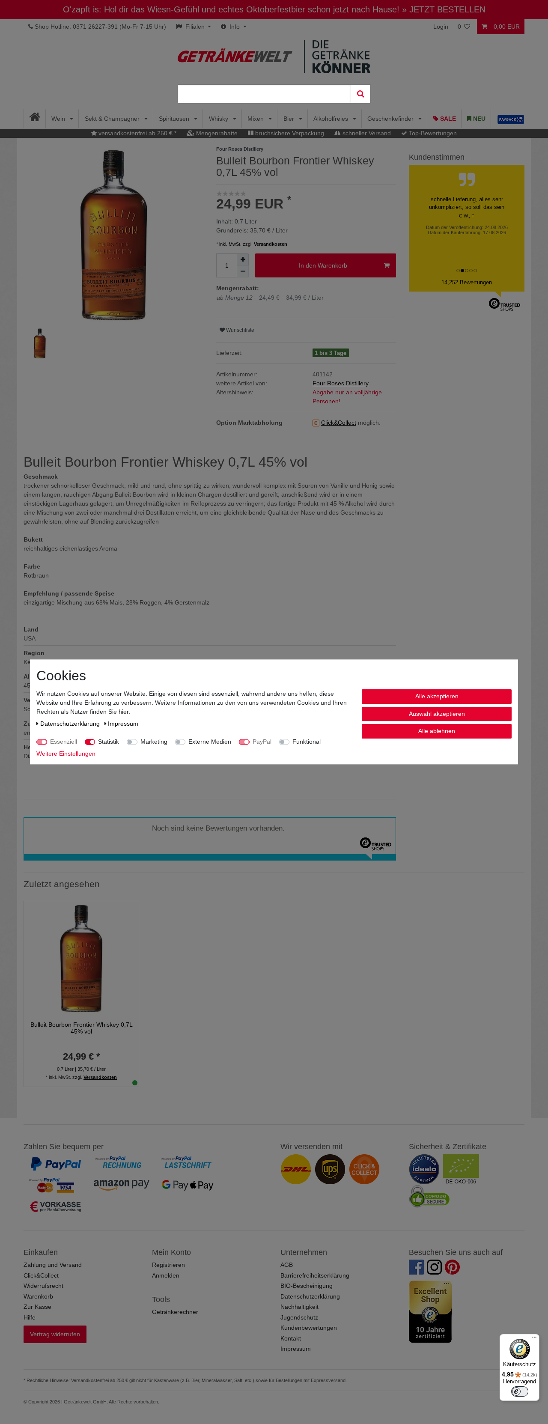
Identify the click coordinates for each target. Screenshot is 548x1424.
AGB (286, 1264)
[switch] (519, 1391)
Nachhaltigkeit (299, 1306)
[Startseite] (35, 118)
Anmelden (165, 1275)
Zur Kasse (37, 1306)
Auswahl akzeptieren (437, 713)
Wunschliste (239, 330)
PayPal (262, 741)
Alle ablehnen (436, 730)
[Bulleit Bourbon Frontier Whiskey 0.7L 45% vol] (81, 958)
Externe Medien (209, 741)
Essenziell (63, 741)
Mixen (256, 118)
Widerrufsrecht (43, 1285)
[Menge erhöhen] (243, 259)
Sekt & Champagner (113, 118)
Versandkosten (270, 244)
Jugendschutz (299, 1317)
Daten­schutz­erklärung (70, 723)
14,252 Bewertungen (466, 282)
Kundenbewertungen (308, 1327)
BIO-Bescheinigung (306, 1285)
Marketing (153, 741)
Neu (478, 118)
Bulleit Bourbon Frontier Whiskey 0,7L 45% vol (81, 1028)
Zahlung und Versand (53, 1264)
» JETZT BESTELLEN (443, 9)
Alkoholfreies (331, 118)
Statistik (108, 741)
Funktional (306, 741)
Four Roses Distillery (341, 383)
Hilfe (30, 1317)
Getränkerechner (175, 1311)
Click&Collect (41, 1275)
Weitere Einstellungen (65, 753)
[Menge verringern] (243, 271)
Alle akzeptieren (437, 696)
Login (440, 26)
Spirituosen (175, 118)
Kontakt (290, 1338)
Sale (447, 118)
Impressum (295, 1348)
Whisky (219, 118)
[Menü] (534, 1339)
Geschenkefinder (391, 118)
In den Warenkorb (323, 265)
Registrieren (168, 1264)
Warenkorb (38, 1296)
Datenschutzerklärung (310, 1296)
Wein (59, 118)
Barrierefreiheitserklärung (314, 1275)
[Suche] (360, 94)
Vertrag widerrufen (55, 1334)
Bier (289, 118)
